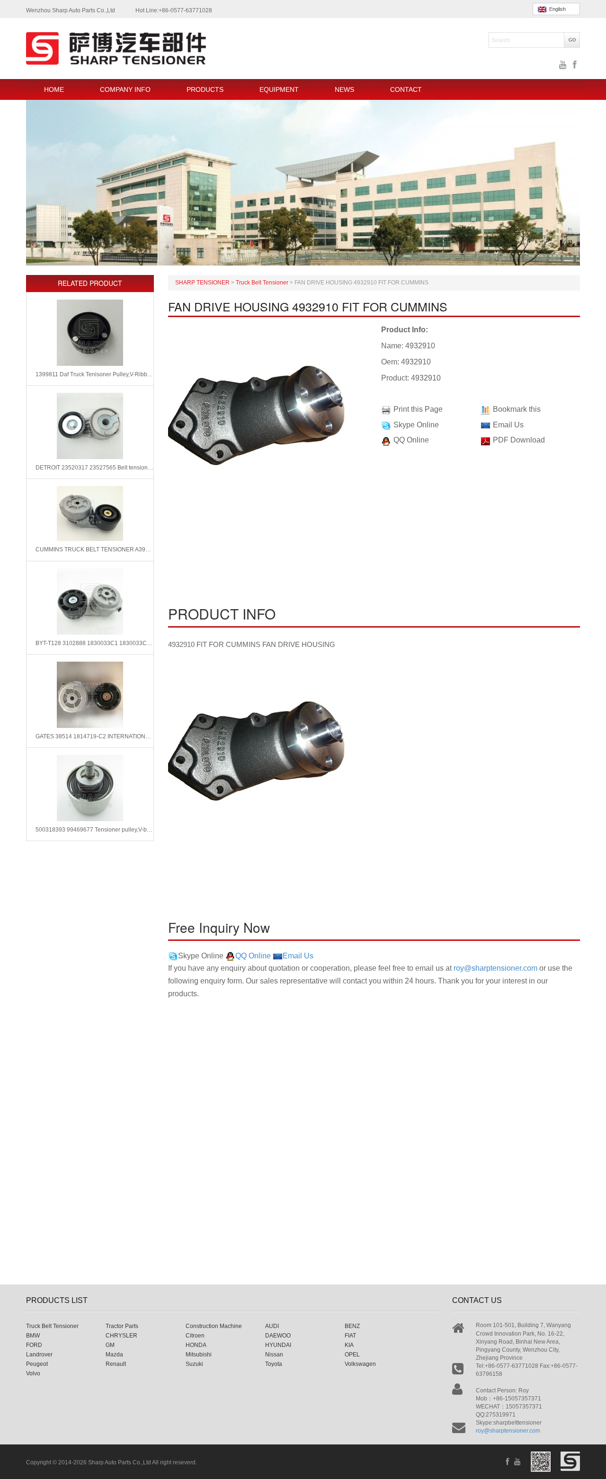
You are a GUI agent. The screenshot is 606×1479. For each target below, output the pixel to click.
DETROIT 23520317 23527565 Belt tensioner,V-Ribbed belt (94, 467)
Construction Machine (214, 1326)
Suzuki (194, 1364)
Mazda (114, 1354)
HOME (54, 89)
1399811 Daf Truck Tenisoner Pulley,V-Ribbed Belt (94, 374)
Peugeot (37, 1364)
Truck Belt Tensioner (52, 1326)
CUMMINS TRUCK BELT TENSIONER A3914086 (94, 549)
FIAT (350, 1335)
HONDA (196, 1345)
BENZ (352, 1326)
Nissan (274, 1354)
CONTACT (406, 89)
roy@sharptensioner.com (495, 968)
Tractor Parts (122, 1326)
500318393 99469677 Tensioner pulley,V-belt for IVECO (94, 829)
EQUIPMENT (279, 89)
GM (110, 1345)
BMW (33, 1335)
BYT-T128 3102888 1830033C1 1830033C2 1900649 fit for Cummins (94, 643)
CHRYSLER (121, 1335)
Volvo (33, 1373)
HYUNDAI (278, 1345)
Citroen (195, 1335)
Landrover (39, 1354)
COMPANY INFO (125, 89)
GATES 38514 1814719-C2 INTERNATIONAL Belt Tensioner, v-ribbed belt (94, 736)
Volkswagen (360, 1364)
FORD (34, 1345)
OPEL (352, 1354)
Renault (116, 1364)
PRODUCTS (205, 89)
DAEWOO (278, 1335)
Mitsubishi (199, 1354)
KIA (349, 1345)
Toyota (273, 1364)
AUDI (272, 1326)
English (556, 9)
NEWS (344, 89)
